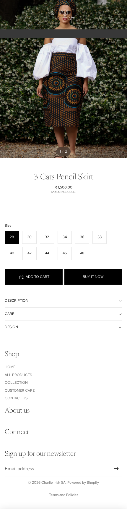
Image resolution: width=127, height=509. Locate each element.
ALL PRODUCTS (18, 375)
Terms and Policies (63, 495)
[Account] (106, 14)
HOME (10, 367)
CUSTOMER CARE (20, 390)
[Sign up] (116, 469)
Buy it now (93, 276)
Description (16, 300)
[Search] (19, 14)
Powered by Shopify (83, 482)
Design (11, 327)
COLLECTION (16, 382)
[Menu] (7, 14)
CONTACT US (16, 398)
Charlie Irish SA (53, 482)
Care (9, 313)
